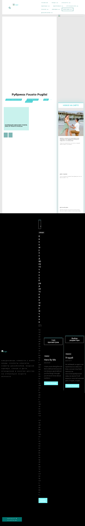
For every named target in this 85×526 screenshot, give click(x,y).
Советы (47, 356)
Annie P (29, 101)
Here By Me (50, 359)
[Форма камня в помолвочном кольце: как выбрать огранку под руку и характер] (70, 123)
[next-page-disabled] (11, 135)
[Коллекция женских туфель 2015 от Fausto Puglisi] (16, 114)
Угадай (69, 357)
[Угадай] (74, 350)
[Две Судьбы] (70, 159)
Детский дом (64, 207)
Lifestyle (41, 232)
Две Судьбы (63, 174)
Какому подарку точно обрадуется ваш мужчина (40, 279)
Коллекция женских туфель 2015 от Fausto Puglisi (16, 125)
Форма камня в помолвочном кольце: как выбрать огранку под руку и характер (69, 139)
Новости (68, 354)
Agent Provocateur (13, 99)
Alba (46, 99)
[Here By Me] (53, 352)
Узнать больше (43, 500)
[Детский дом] (70, 192)
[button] (10, 8)
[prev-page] (6, 135)
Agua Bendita (33, 99)
